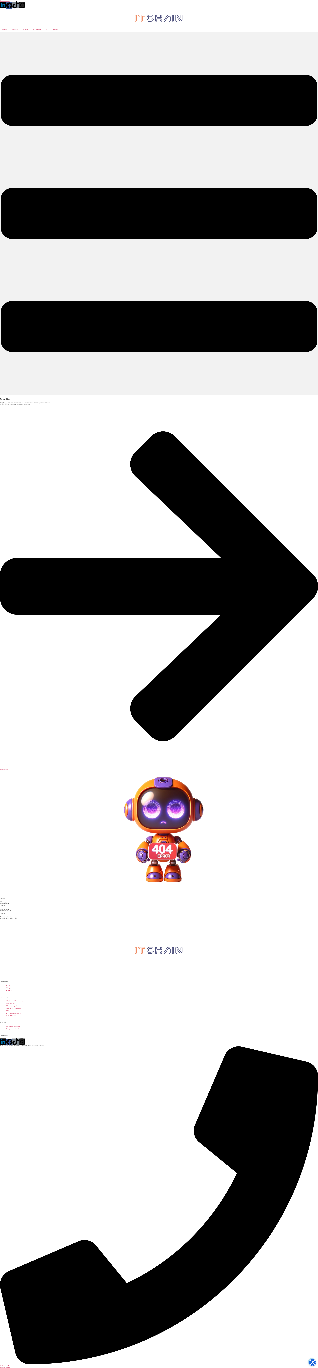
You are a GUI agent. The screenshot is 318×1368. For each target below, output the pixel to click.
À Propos (25, 29)
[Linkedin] (3, 5)
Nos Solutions (37, 29)
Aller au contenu (5, 1)
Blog (47, 29)
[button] (159, 213)
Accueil (4, 29)
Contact (55, 29)
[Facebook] (9, 5)
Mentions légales (5, 1367)
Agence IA (15, 29)
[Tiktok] (15, 5)
